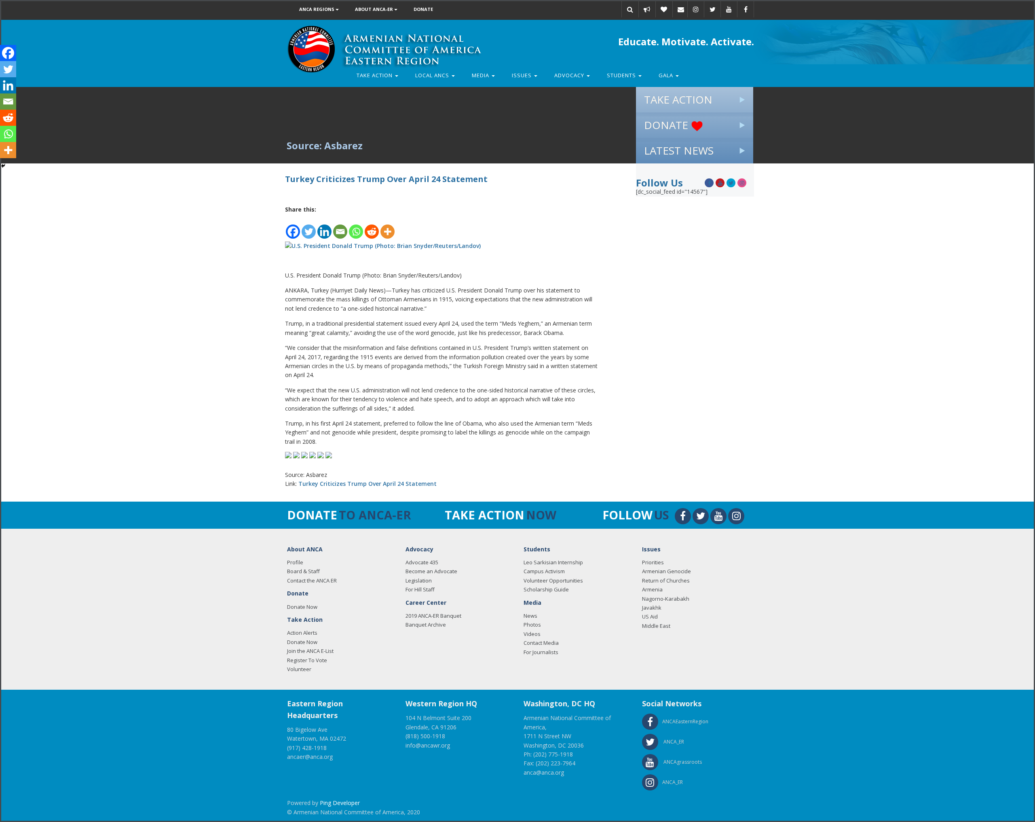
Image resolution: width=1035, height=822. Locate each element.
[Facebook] (293, 227)
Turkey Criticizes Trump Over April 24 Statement (367, 483)
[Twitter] (309, 227)
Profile (295, 562)
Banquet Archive (426, 624)
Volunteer (299, 669)
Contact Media (541, 642)
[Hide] (3, 166)
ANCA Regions (317, 9)
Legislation (419, 580)
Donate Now (302, 606)
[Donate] (664, 9)
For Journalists (541, 652)
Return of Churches (666, 580)
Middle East (656, 625)
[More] (387, 227)
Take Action (375, 75)
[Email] (681, 9)
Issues (522, 75)
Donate (423, 9)
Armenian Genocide (666, 571)
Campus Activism (544, 571)
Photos (532, 624)
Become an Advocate (431, 571)
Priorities (653, 562)
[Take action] (647, 9)
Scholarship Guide (546, 589)
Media (481, 75)
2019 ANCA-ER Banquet (433, 615)
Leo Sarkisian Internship (553, 562)
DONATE (667, 125)
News (530, 615)
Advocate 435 (422, 562)
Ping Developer (340, 803)
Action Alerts (302, 632)
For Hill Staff (420, 589)
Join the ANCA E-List (310, 651)
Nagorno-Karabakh (665, 598)
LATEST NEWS (679, 150)
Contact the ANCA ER (312, 580)
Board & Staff (303, 571)
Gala (667, 75)
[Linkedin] (324, 227)
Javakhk (651, 607)
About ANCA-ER (374, 9)
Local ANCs (433, 75)
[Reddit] (372, 227)
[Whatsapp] (356, 227)
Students (622, 75)
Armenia (652, 589)
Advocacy (570, 75)
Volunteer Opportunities (553, 580)
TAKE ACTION (678, 99)
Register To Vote (307, 660)
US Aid (650, 616)
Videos (532, 634)
